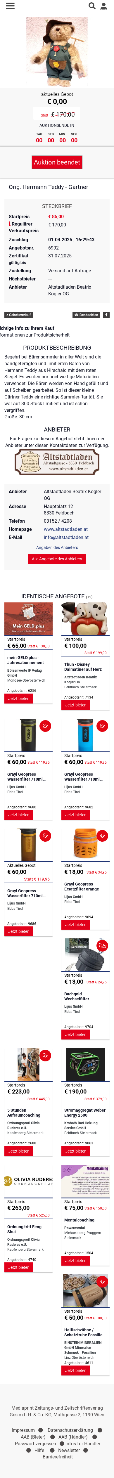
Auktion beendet (57, 162)
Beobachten (88, 315)
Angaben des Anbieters (57, 547)
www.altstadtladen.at (66, 529)
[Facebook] (106, 315)
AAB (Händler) (73, 1437)
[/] (57, 6)
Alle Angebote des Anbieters (57, 559)
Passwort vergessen (35, 1443)
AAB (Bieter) (33, 1437)
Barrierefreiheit (58, 1457)
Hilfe (39, 1450)
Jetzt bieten (19, 698)
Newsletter (69, 1450)
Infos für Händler (82, 1443)
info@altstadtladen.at (66, 537)
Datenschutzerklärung (70, 1430)
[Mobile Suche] (92, 6)
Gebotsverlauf (19, 315)
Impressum (23, 1430)
